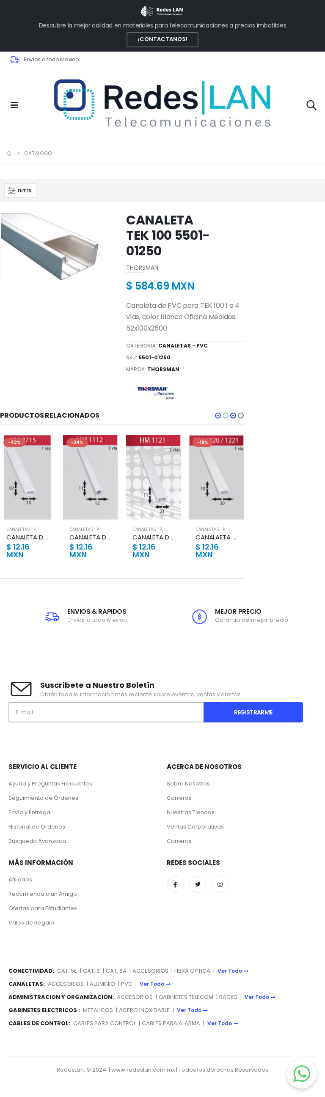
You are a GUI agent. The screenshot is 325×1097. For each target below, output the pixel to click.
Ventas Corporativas (195, 827)
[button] (311, 106)
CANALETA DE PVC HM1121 (153, 537)
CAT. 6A (116, 971)
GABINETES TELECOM (186, 997)
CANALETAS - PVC (183, 345)
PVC (126, 984)
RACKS (228, 997)
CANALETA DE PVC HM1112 (90, 537)
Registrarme (253, 712)
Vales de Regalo (31, 923)
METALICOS (98, 1010)
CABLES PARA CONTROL (104, 1023)
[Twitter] (197, 884)
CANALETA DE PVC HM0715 (27, 537)
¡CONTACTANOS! (162, 39)
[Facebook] (175, 884)
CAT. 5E (67, 971)
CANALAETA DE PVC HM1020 (216, 537)
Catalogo (38, 153)
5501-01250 (154, 357)
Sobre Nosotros (188, 784)
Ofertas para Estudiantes (42, 908)
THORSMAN (163, 369)
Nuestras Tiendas (191, 812)
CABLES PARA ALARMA (171, 1023)
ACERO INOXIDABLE (144, 1010)
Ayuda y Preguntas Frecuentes (50, 784)
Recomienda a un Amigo (42, 894)
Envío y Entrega (29, 812)
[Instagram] (220, 884)
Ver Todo (230, 970)
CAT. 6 (91, 971)
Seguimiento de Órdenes (43, 798)
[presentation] (13, 248)
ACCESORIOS (150, 971)
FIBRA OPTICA (193, 971)
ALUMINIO (103, 984)
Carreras (179, 798)
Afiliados (20, 879)
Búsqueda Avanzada (37, 841)
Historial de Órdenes (36, 827)
